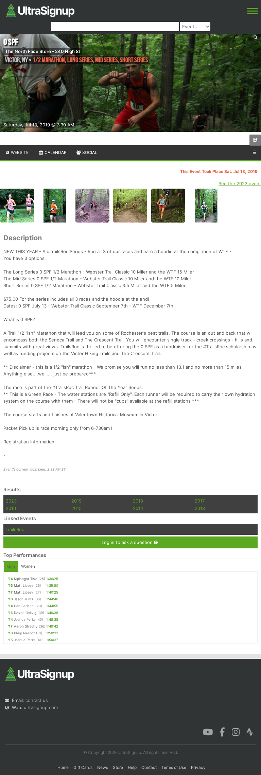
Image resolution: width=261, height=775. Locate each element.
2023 (11, 501)
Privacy (198, 767)
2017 (200, 501)
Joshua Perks (24, 619)
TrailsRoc (14, 529)
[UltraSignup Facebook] (222, 731)
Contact (149, 767)
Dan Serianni (24, 606)
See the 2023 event (240, 183)
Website (19, 152)
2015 (76, 508)
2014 (138, 508)
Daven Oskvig (25, 613)
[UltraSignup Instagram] (235, 731)
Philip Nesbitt (24, 633)
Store (118, 767)
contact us (36, 700)
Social (89, 152)
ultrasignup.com (41, 707)
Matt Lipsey (23, 585)
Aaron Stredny (26, 626)
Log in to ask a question (128, 542)
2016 (11, 508)
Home (63, 767)
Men (10, 566)
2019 (76, 501)
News (102, 767)
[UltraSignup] (39, 10)
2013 (200, 508)
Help (132, 767)
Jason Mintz (23, 599)
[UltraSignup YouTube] (207, 731)
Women (28, 566)
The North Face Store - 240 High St (42, 51)
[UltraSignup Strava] (250, 731)
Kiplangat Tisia (25, 579)
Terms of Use (173, 767)
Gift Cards (82, 767)
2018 (138, 501)
